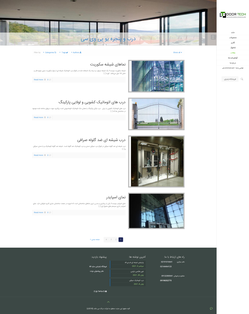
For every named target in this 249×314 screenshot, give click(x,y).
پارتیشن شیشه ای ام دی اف (134, 262)
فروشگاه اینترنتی (230, 79)
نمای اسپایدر (116, 197)
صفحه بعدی (96, 239)
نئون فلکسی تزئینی (137, 271)
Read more (38, 79)
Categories (49, 52)
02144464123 (166, 266)
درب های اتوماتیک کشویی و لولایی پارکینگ (92, 102)
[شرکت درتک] (233, 15)
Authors (76, 52)
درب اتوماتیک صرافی (136, 280)
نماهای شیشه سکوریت (108, 64)
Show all (176, 52)
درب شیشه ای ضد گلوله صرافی (101, 140)
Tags (64, 52)
